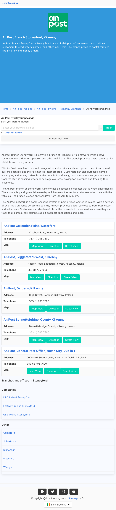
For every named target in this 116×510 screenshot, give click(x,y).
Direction (54, 246)
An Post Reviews (46, 108)
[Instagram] (63, 492)
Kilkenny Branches (70, 108)
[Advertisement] (58, 80)
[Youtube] (73, 492)
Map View (37, 246)
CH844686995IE (13, 132)
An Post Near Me (58, 138)
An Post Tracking (22, 108)
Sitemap (73, 498)
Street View (72, 246)
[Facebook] (42, 492)
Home (5, 108)
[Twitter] (52, 492)
